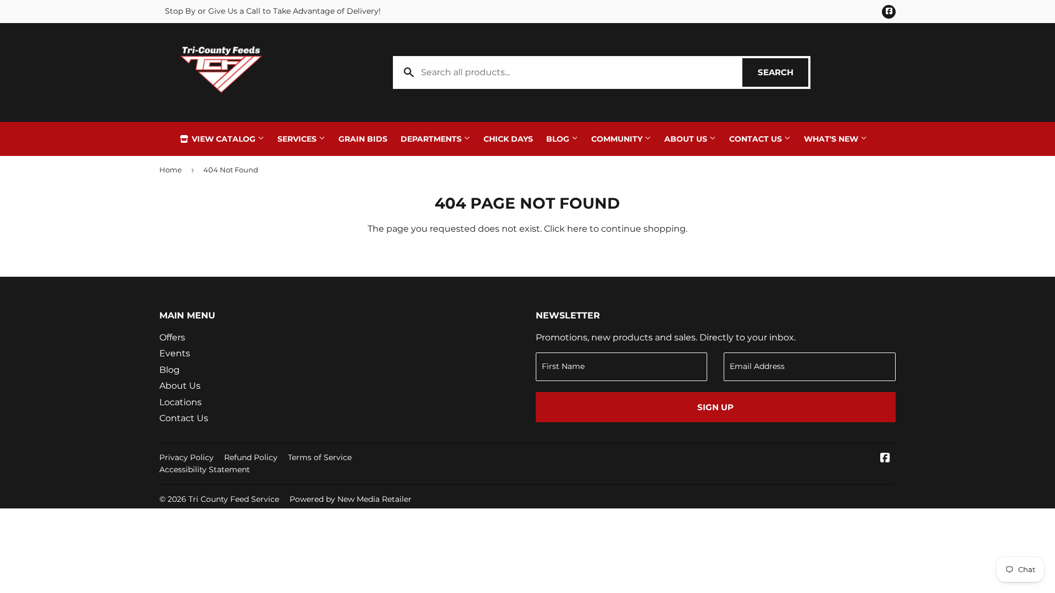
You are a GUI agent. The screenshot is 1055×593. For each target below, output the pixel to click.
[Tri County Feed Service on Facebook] (885, 459)
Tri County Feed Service (233, 499)
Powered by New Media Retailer (351, 499)
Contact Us (756, 139)
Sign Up (715, 407)
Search (783, 72)
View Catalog (224, 139)
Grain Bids (362, 139)
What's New (832, 139)
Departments (432, 139)
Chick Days (508, 139)
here (577, 228)
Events (174, 353)
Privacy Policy (186, 457)
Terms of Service (320, 457)
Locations (180, 402)
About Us (686, 139)
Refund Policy (250, 457)
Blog (558, 139)
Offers (172, 337)
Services (298, 139)
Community (618, 139)
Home (170, 169)
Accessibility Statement (204, 469)
